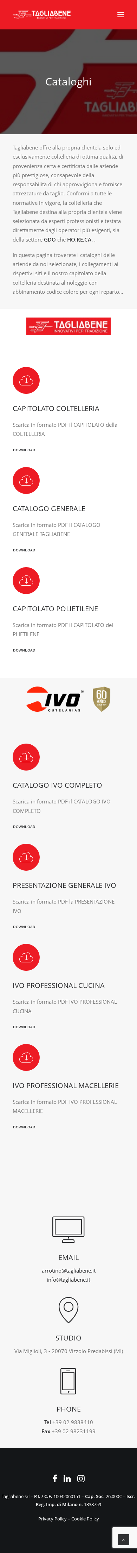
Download (24, 450)
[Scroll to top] (123, 1538)
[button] (121, 14)
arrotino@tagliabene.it (69, 1270)
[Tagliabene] (42, 14)
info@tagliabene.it (68, 1279)
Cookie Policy (85, 1519)
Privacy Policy (52, 1519)
